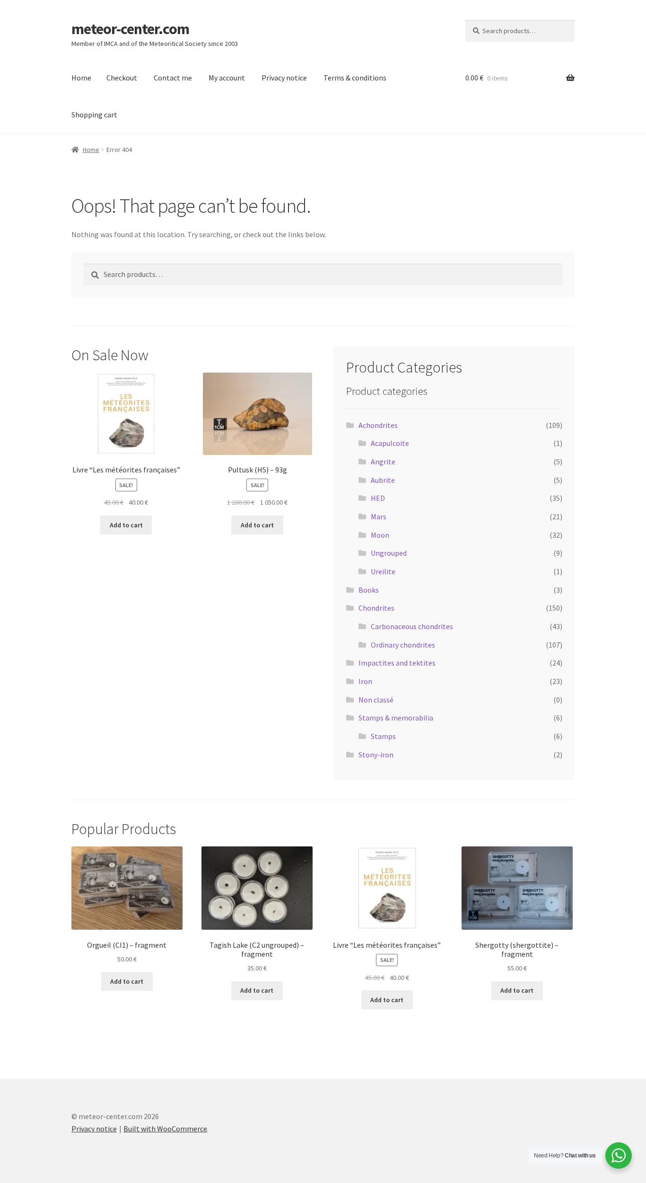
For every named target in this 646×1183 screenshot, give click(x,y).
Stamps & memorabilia (395, 717)
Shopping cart (94, 114)
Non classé (375, 699)
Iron (365, 681)
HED (378, 498)
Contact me (173, 77)
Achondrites (378, 425)
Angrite (383, 461)
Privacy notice (284, 77)
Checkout (121, 77)
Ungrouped (389, 553)
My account (227, 77)
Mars (378, 516)
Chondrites (376, 608)
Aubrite (383, 480)
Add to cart (126, 525)
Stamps (383, 736)
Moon (380, 535)
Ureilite (383, 571)
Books (368, 590)
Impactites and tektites (397, 662)
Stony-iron (375, 754)
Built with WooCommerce (165, 1128)
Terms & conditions (354, 77)
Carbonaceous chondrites (412, 626)
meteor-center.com (130, 28)
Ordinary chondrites (403, 644)
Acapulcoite (390, 443)
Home (81, 77)
